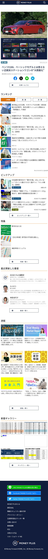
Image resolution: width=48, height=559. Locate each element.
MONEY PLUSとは (13, 504)
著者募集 (10, 526)
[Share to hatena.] (32, 78)
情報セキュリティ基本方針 (16, 511)
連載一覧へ (24, 408)
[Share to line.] (27, 78)
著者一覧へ (24, 310)
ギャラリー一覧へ (24, 465)
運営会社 (10, 508)
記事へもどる (24, 85)
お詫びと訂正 (12, 533)
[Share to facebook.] (15, 78)
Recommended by (38, 170)
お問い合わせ (12, 522)
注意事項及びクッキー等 (15, 518)
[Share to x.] (21, 78)
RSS (8, 529)
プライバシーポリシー (15, 515)
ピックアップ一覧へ (24, 215)
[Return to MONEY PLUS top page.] (24, 2)
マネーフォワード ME (14, 536)
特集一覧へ (24, 262)
